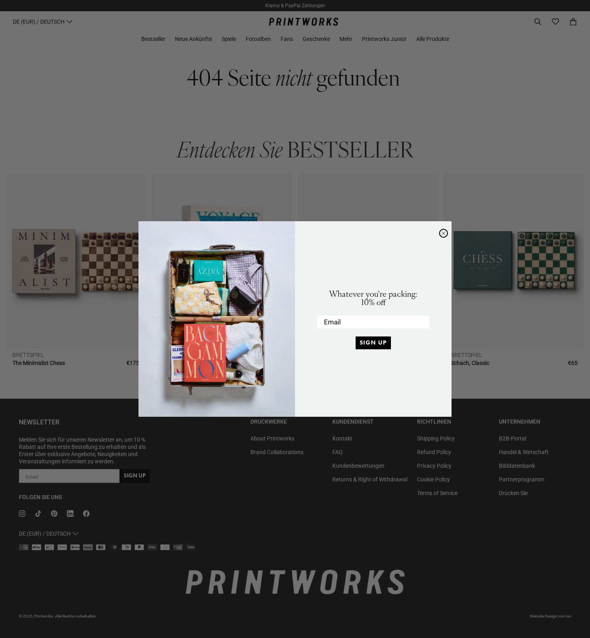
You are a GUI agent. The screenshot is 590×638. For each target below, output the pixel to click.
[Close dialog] (443, 233)
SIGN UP (373, 342)
